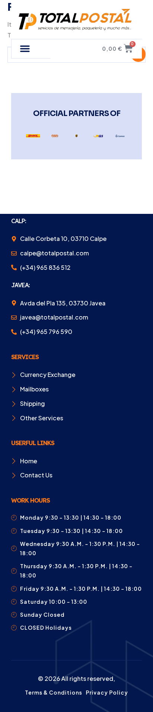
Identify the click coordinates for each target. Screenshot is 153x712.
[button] (25, 48)
